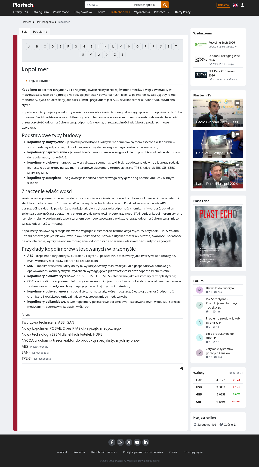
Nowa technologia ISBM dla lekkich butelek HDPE (62, 334)
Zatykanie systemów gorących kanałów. (219, 351)
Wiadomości (61, 12)
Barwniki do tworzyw (220, 288)
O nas (173, 452)
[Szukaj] (165, 4)
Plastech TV (161, 12)
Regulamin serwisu (104, 452)
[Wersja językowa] (235, 4)
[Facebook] (111, 442)
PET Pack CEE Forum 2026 (222, 73)
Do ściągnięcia (193, 452)
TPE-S (26, 358)
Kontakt (62, 452)
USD (199, 387)
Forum (101, 12)
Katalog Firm (40, 12)
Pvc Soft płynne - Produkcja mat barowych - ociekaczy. (222, 303)
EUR (199, 380)
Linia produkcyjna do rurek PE (220, 336)
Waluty (198, 373)
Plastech (27, 21)
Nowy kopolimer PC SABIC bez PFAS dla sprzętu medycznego (71, 328)
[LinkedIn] (145, 442)
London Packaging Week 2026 (224, 58)
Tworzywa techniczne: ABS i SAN (48, 322)
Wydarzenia (142, 12)
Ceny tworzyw (83, 12)
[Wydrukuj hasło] (181, 369)
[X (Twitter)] (128, 442)
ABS (25, 346)
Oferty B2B (20, 12)
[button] (242, 4)
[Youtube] (137, 442)
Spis (24, 32)
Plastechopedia (120, 12)
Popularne (40, 32)
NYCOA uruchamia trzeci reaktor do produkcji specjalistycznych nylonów (81, 340)
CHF (199, 402)
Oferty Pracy (182, 12)
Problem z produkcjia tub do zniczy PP (223, 321)
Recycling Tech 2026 (221, 43)
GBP (199, 394)
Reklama (223, 5)
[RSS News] (120, 442)
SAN (25, 352)
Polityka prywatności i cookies (143, 452)
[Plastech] (23, 5)
